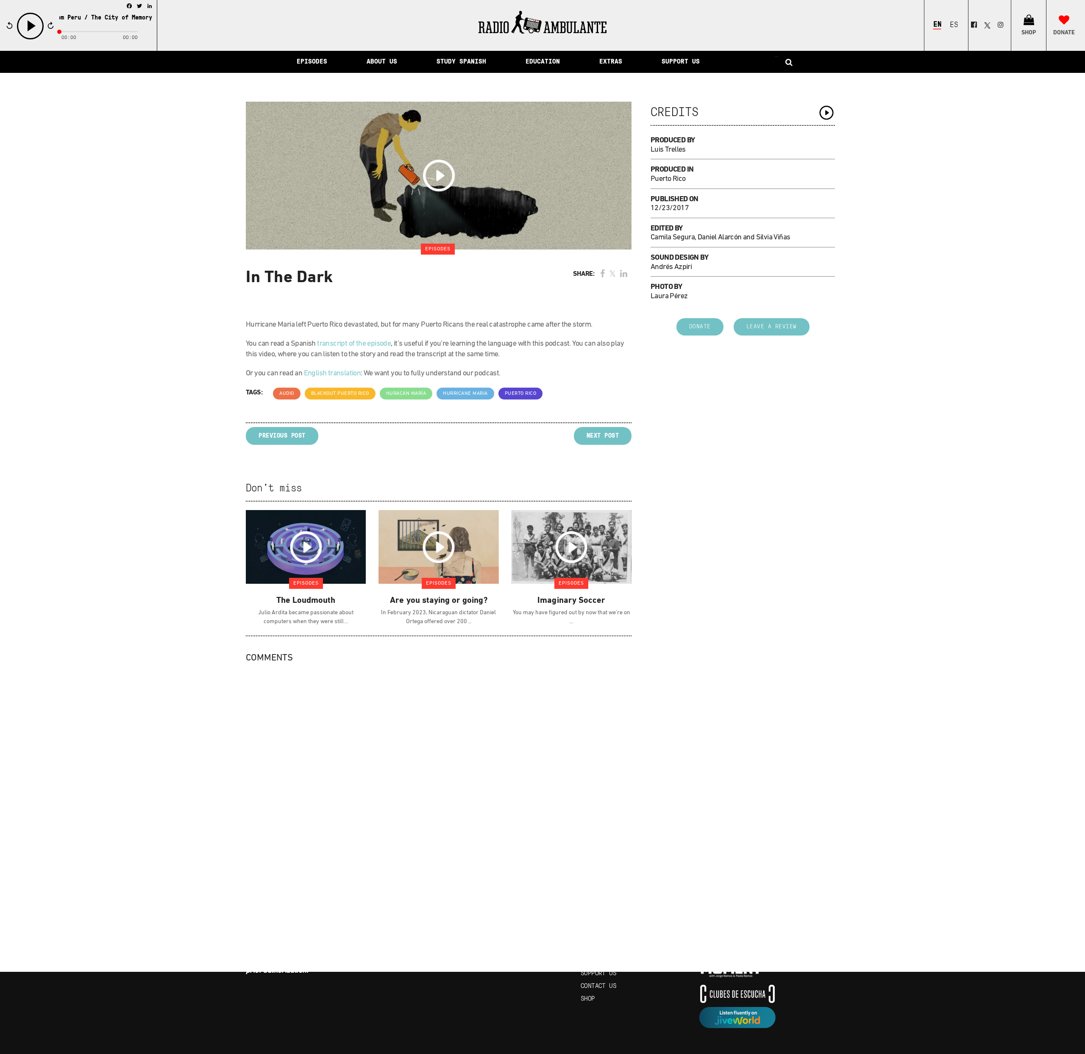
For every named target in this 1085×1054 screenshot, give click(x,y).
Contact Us (598, 986)
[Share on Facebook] (602, 274)
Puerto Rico (521, 393)
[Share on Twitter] (612, 274)
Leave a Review (771, 327)
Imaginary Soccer (571, 600)
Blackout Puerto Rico (340, 393)
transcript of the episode (354, 344)
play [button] (30, 38)
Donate (700, 327)
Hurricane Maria (465, 393)
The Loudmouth (306, 600)
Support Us (598, 973)
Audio (286, 393)
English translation (332, 373)
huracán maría (406, 393)
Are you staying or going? (438, 600)
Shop (588, 999)
